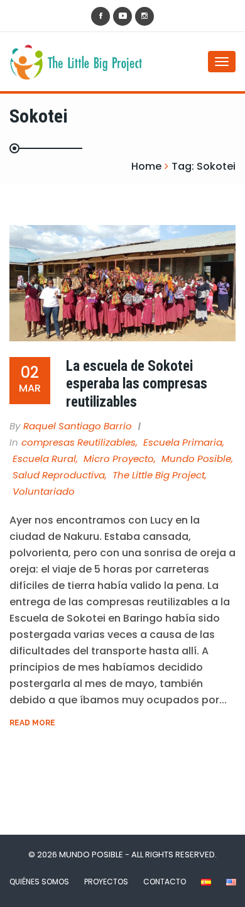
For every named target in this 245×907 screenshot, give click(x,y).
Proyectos (106, 881)
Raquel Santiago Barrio (77, 425)
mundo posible (196, 458)
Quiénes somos (39, 881)
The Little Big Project (158, 474)
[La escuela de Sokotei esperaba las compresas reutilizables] (122, 283)
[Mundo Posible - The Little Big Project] (59, 61)
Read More (32, 723)
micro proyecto (119, 458)
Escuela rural (44, 458)
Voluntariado (44, 491)
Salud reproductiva (59, 474)
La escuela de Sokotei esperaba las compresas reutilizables (136, 384)
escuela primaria (182, 442)
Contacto (164, 881)
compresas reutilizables (78, 442)
